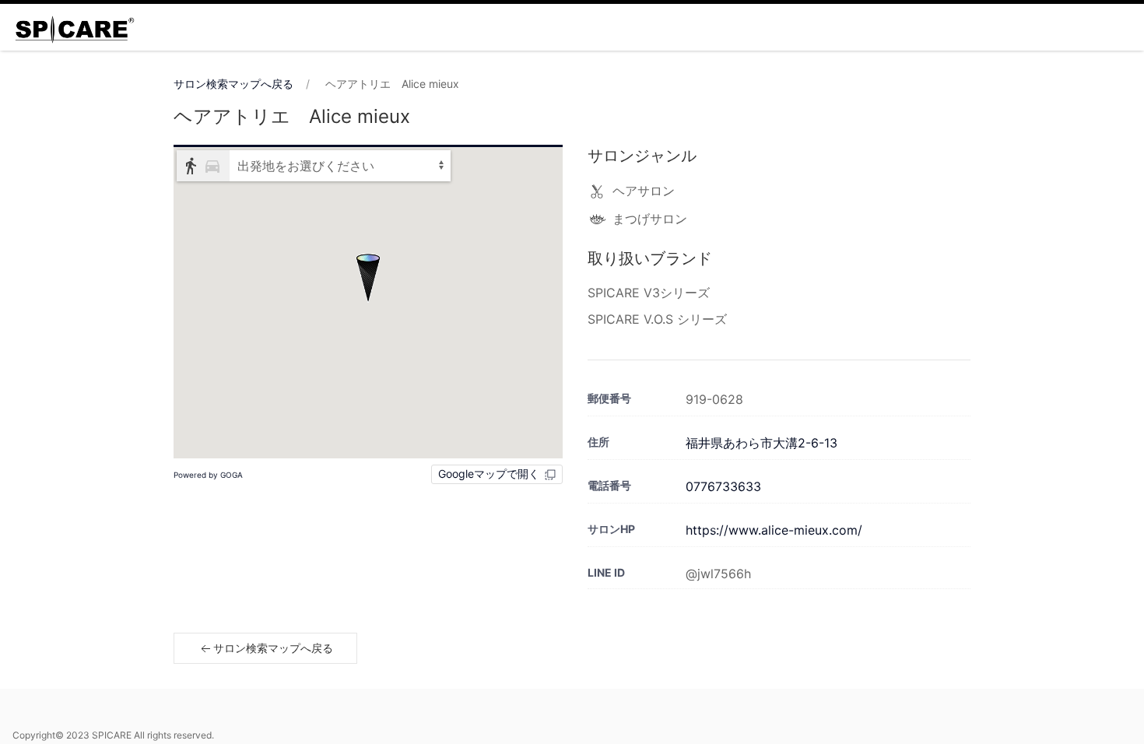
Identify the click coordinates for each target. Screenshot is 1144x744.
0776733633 (723, 486)
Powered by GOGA (208, 474)
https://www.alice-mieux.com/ (774, 530)
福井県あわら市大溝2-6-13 (761, 443)
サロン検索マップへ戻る (233, 83)
